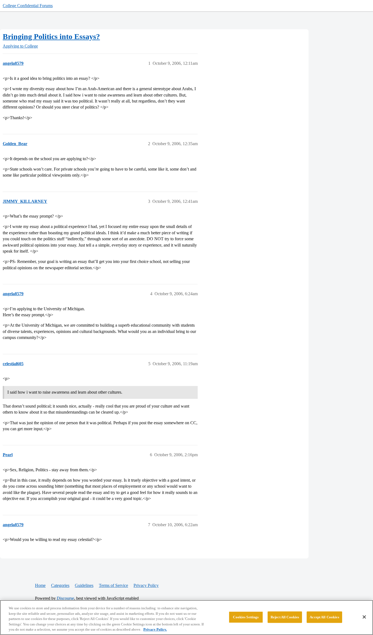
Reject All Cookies (285, 617)
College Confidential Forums (28, 5)
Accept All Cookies (324, 617)
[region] (186, 617)
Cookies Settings (246, 617)
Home (40, 585)
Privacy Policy (146, 585)
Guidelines (84, 585)
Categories (60, 585)
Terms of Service (113, 585)
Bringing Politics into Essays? (51, 36)
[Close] (364, 617)
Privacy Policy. (155, 629)
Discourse (65, 598)
